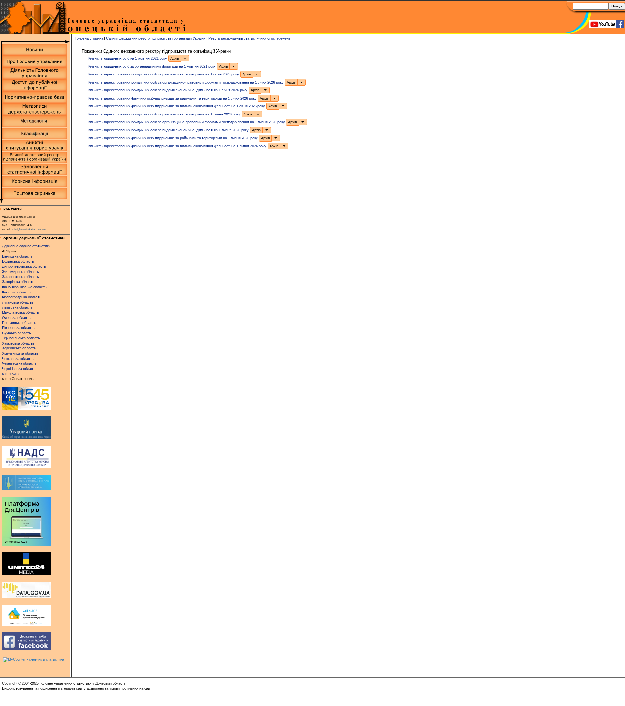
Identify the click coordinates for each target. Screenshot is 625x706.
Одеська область (16, 317)
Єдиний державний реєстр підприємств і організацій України (155, 38)
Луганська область (17, 302)
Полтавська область (19, 323)
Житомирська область (20, 272)
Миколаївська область (20, 312)
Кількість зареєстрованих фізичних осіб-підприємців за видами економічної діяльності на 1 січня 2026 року (176, 106)
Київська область (16, 292)
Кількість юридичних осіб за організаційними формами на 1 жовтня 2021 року (152, 66)
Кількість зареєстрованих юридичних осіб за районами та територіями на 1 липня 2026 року (164, 114)
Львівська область (17, 307)
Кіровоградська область (21, 297)
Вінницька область (17, 256)
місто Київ (10, 374)
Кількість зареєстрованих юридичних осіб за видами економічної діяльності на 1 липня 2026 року (168, 130)
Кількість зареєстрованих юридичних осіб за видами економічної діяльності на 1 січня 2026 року (167, 90)
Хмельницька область (20, 353)
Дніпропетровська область (24, 266)
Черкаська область (18, 358)
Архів (174, 58)
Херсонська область (19, 348)
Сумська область (16, 333)
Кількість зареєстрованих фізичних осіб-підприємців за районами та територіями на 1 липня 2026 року (173, 138)
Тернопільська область (21, 338)
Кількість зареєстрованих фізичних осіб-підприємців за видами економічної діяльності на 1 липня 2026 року (177, 146)
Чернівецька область (19, 363)
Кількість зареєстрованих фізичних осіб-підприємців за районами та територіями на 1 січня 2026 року (172, 98)
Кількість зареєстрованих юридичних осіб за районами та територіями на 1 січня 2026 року (163, 74)
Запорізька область (18, 282)
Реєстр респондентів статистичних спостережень (249, 38)
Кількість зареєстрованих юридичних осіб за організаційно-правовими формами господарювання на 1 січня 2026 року (186, 82)
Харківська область (18, 343)
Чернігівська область (19, 369)
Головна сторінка (89, 38)
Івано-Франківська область (24, 287)
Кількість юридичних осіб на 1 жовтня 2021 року (127, 58)
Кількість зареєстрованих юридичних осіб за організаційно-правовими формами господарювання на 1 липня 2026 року (186, 122)
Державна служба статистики (26, 246)
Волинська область (18, 261)
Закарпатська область (20, 276)
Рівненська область (18, 328)
